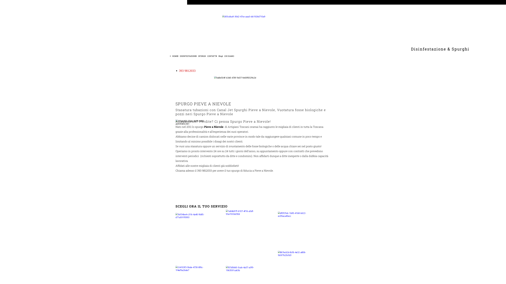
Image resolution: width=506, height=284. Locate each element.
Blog (220, 56)
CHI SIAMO (229, 56)
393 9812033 (187, 70)
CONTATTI (211, 56)
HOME (175, 56)
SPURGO (201, 56)
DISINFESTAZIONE (188, 56)
